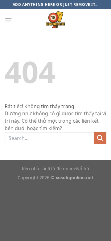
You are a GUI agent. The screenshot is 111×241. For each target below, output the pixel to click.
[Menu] (8, 19)
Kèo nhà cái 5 (36, 168)
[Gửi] (100, 138)
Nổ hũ (82, 168)
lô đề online (63, 168)
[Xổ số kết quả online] (55, 20)
